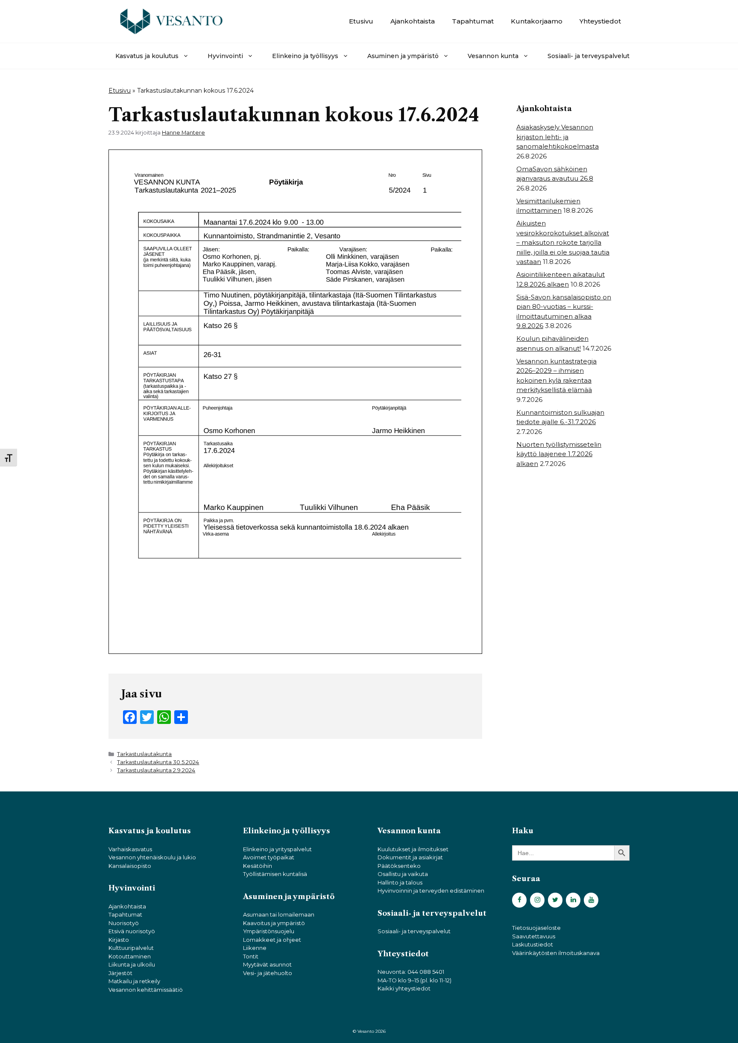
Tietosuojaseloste (536, 927)
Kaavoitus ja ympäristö (274, 923)
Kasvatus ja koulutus (147, 56)
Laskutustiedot (532, 944)
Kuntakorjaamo (536, 21)
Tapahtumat (473, 21)
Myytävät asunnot (267, 964)
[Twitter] (555, 900)
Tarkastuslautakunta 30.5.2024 (158, 762)
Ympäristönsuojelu (268, 931)
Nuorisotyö (123, 923)
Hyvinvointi (225, 56)
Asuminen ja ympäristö (403, 56)
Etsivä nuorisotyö (131, 931)
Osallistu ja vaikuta (403, 873)
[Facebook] (519, 900)
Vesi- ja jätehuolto (267, 973)
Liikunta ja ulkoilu (131, 964)
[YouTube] (591, 900)
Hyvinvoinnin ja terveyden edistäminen (431, 890)
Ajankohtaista (412, 21)
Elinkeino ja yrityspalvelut (277, 849)
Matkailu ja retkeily (134, 981)
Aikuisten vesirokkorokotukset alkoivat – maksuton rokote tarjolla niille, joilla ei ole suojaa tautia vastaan (562, 242)
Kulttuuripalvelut (131, 947)
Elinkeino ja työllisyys (305, 56)
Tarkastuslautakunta (144, 754)
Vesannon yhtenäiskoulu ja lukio (152, 857)
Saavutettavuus (533, 936)
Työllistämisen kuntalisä (275, 873)
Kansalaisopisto (129, 865)
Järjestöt (120, 973)
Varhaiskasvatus (130, 849)
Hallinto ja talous (400, 882)
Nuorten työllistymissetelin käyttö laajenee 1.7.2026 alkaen (558, 454)
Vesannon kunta (493, 56)
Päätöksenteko (399, 865)
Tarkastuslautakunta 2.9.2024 (156, 770)
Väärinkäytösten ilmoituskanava (556, 952)
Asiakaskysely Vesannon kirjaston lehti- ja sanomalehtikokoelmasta (557, 136)
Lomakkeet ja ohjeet (272, 939)
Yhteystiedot (600, 21)
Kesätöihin (257, 865)
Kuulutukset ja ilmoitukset (413, 849)
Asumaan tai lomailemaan (278, 914)
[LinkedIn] (573, 900)
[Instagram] (537, 900)
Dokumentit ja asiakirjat (410, 857)
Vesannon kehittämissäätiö (145, 989)
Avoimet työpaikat (268, 857)
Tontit (250, 956)
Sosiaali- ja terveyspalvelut (589, 56)
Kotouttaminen (129, 956)
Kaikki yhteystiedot (404, 988)
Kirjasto (118, 939)
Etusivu (361, 21)
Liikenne (254, 947)
